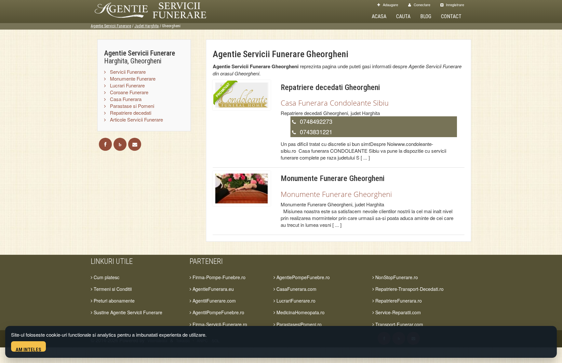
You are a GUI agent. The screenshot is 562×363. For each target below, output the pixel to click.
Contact (451, 16)
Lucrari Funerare (127, 85)
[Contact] (134, 144)
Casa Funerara (125, 99)
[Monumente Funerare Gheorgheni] (241, 188)
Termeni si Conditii (112, 289)
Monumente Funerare (132, 78)
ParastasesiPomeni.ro (298, 324)
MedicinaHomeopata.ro (300, 312)
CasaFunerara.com (295, 289)
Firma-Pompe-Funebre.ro (218, 277)
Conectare (421, 4)
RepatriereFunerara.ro (398, 300)
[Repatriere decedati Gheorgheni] (241, 94)
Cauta (403, 16)
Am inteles (28, 349)
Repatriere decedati (130, 112)
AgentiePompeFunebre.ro (302, 277)
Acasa (379, 16)
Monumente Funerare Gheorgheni (336, 194)
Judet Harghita (146, 26)
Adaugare (390, 4)
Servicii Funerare (127, 71)
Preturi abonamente (113, 300)
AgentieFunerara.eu (212, 289)
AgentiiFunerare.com (213, 300)
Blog (425, 16)
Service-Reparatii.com (397, 312)
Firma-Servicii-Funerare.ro (219, 324)
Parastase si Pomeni (131, 105)
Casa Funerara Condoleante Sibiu (335, 102)
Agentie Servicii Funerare (111, 26)
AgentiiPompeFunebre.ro (217, 312)
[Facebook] (105, 144)
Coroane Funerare (128, 92)
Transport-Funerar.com (398, 324)
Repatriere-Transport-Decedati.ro (409, 289)
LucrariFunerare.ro (295, 300)
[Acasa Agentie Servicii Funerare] (157, 9)
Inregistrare (454, 4)
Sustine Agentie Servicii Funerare (127, 312)
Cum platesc (105, 277)
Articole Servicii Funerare (136, 119)
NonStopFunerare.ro (396, 277)
